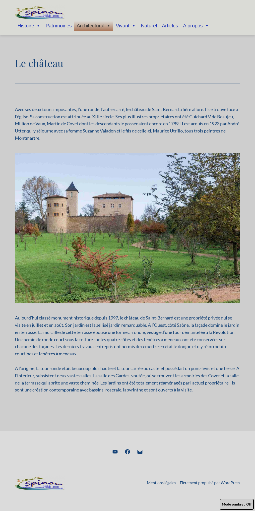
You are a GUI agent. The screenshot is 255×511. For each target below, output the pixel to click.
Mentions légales (161, 482)
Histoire (25, 25)
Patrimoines (59, 25)
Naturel (149, 25)
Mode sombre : (233, 504)
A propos (193, 25)
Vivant (122, 25)
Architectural (90, 25)
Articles (170, 25)
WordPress (230, 482)
